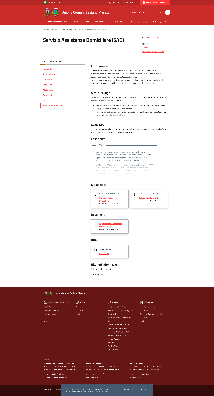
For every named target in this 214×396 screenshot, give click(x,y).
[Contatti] (148, 12)
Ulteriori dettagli (105, 253)
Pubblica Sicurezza (114, 346)
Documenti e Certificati (139, 22)
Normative (144, 317)
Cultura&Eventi (120, 22)
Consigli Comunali (112, 2)
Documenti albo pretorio (148, 306)
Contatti (47, 359)
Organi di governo (50, 306)
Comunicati (80, 310)
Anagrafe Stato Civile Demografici (120, 310)
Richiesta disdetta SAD (148, 193)
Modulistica (144, 310)
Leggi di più (129, 178)
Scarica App (128, 2)
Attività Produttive (114, 339)
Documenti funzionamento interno (152, 314)
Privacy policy (130, 389)
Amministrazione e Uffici (56, 21)
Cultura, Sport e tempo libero (118, 324)
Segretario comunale (51, 314)
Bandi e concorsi (146, 321)
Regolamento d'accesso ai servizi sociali (110, 225)
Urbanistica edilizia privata (117, 328)
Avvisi (78, 317)
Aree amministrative (51, 310)
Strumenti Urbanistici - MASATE (119, 335)
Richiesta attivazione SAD (110, 193)
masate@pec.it (135, 377)
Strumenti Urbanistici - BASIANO (120, 331)
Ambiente (111, 342)
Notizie (78, 306)
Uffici (45, 317)
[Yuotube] (143, 12)
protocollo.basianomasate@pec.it (56, 377)
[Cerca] (167, 12)
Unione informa (113, 349)
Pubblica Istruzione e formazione (120, 317)
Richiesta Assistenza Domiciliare (108, 199)
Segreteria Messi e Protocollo (118, 306)
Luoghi (45, 321)
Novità (75, 21)
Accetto (144, 389)
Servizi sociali (66, 29)
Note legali (47, 389)
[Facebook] (139, 12)
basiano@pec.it (92, 377)
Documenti (99, 21)
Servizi (86, 21)
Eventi (78, 314)
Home (46, 29)
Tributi (110, 321)
